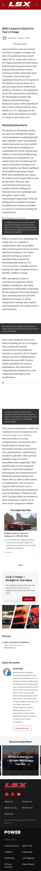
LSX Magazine (28, 858)
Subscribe (29, 599)
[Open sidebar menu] (3, 4)
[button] (20, 43)
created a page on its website (16, 435)
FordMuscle (10, 858)
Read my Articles (22, 728)
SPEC (15, 110)
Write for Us (27, 807)
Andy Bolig (7, 552)
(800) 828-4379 (9, 648)
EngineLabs (27, 852)
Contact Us (27, 801)
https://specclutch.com (13, 645)
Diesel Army (27, 845)
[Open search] (37, 5)
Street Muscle (28, 864)
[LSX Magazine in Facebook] (13, 794)
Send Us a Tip (11, 807)
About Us (9, 801)
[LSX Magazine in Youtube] (19, 794)
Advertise (9, 813)
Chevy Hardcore (12, 845)
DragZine (8, 852)
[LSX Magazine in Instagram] (7, 794)
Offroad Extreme (8, 865)
